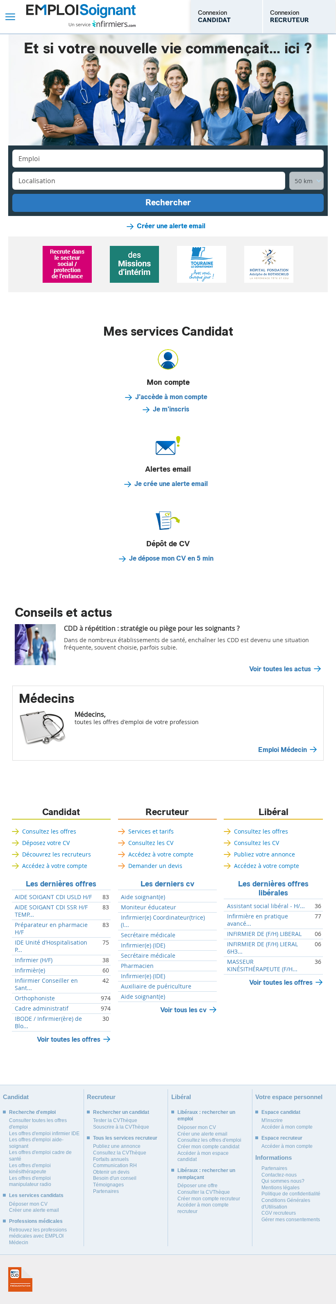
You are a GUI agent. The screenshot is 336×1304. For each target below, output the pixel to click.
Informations (273, 1157)
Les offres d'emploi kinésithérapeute (30, 1169)
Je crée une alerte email (171, 484)
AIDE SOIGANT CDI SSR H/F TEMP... (51, 911)
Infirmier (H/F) (33, 960)
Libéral (273, 812)
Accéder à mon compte (287, 1127)
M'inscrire (272, 1120)
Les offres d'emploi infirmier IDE (44, 1133)
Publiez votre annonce (264, 854)
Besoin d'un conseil (114, 1178)
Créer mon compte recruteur (208, 1199)
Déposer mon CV (28, 1204)
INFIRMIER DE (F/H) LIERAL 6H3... (262, 948)
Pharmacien (137, 966)
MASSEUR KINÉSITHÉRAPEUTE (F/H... (262, 965)
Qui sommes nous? (282, 1181)
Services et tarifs (151, 831)
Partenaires (106, 1191)
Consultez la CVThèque (119, 1153)
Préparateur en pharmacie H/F (51, 928)
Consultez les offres (49, 831)
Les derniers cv (167, 884)
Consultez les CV (150, 843)
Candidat (61, 812)
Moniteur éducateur (148, 907)
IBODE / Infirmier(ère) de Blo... (48, 1022)
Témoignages (108, 1185)
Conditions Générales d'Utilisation (285, 1203)
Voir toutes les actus (280, 669)
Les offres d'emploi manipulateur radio (30, 1181)
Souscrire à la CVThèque (121, 1127)
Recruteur (167, 812)
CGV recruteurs (278, 1213)
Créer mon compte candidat (208, 1147)
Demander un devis (155, 866)
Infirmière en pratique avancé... (257, 920)
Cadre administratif (41, 1008)
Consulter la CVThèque (203, 1192)
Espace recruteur (281, 1138)
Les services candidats (36, 1195)
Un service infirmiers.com (102, 23)
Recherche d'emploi (32, 1112)
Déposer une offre (197, 1185)
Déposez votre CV (46, 843)
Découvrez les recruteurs (56, 854)
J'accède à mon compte (171, 397)
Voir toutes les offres (68, 1039)
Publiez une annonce (117, 1146)
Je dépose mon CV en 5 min (171, 558)
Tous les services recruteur (125, 1138)
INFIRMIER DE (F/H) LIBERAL (264, 934)
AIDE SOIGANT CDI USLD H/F (53, 897)
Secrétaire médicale (148, 935)
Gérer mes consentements (290, 1219)
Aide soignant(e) (143, 897)
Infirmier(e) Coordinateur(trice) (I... (163, 921)
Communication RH (115, 1165)
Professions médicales (36, 1221)
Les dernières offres (61, 884)
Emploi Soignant (81, 16)
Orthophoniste (35, 998)
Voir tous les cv (183, 1010)
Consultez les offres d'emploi (209, 1140)
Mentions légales (280, 1187)
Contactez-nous (279, 1175)
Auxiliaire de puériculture (156, 986)
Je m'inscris (171, 409)
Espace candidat (280, 1112)
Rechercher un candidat (121, 1112)
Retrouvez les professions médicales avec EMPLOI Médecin (38, 1236)
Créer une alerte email (171, 226)
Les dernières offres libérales (273, 888)
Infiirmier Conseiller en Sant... (46, 984)
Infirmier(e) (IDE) (143, 945)
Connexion (214, 16)
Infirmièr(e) (30, 970)
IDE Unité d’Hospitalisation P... (51, 946)
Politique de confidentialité (290, 1194)
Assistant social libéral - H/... (266, 906)
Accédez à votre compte (54, 866)
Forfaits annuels (111, 1159)
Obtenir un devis (111, 1172)
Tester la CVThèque (115, 1120)
